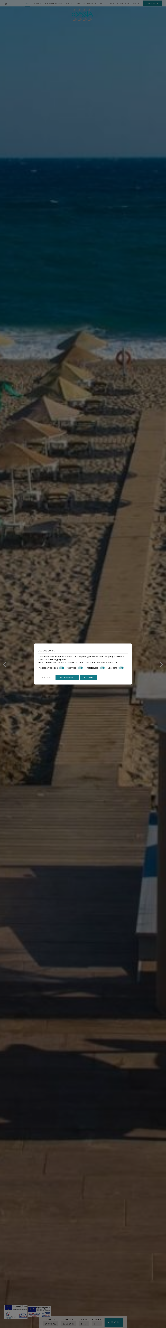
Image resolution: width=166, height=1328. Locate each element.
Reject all (47, 677)
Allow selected (67, 677)
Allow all (88, 677)
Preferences (92, 667)
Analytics (71, 667)
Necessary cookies (48, 667)
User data (112, 667)
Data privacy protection (106, 662)
